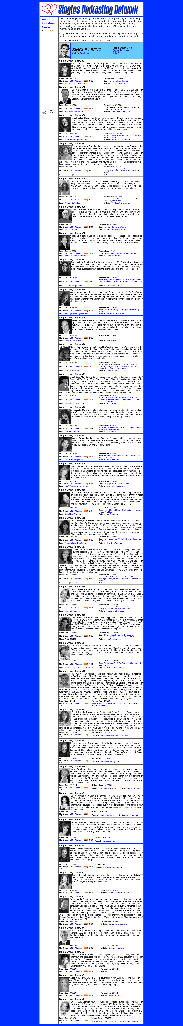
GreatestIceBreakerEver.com (122, 111)
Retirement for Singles (117, 948)
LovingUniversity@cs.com (74, 460)
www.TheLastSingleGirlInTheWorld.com (114, 736)
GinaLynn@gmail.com (73, 370)
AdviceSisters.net (112, 286)
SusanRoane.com (112, 583)
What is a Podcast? (49, 23)
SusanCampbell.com (113, 255)
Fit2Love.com (111, 432)
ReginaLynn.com (112, 370)
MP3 (71, 81)
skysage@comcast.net (73, 229)
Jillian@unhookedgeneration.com (76, 140)
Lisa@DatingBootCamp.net (74, 403)
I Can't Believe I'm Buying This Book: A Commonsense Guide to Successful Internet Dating (117, 636)
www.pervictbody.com (108, 815)
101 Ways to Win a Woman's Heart (116, 484)
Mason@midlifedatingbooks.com (76, 314)
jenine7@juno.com (131, 815)
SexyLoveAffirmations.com (121, 203)
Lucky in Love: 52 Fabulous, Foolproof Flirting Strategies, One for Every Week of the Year (118, 608)
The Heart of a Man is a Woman (115, 227)
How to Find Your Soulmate (119, 81)
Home (44, 19)
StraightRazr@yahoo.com (74, 111)
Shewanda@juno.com (72, 175)
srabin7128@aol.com (72, 611)
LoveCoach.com (112, 514)
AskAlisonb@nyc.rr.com (73, 286)
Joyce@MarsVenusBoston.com (76, 83)
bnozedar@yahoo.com (132, 788)
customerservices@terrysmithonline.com (79, 667)
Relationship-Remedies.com (116, 486)
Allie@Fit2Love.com (72, 432)
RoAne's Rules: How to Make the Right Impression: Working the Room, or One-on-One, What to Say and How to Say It (120, 579)
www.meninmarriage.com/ (118, 924)
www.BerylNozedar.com (108, 788)
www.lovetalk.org (109, 841)
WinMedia (78, 81)
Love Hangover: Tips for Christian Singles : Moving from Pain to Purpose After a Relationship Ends (122, 171)
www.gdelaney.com (115, 995)
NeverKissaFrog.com (114, 543)
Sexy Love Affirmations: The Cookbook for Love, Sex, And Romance (122, 200)
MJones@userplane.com (74, 340)
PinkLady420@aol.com (73, 203)
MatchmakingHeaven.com (115, 229)
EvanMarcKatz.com (113, 639)
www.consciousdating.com (109, 762)
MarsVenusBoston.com (120, 83)
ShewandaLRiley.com (119, 175)
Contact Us (46, 27)
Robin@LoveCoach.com (73, 514)
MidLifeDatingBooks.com (115, 314)
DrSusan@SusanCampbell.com (76, 255)
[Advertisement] (49, 71)
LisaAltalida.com (112, 403)
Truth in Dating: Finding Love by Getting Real (120, 253)
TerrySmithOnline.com (114, 667)
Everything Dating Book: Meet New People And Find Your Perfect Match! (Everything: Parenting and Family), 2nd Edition (120, 281)
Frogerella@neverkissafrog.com (76, 543)
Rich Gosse (84, 53)
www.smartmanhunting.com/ (119, 892)
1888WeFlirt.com (112, 460)
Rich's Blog (117, 52)
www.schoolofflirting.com (115, 611)
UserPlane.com (112, 340)
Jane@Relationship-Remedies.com (77, 486)
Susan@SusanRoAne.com (74, 583)
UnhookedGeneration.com (121, 140)
